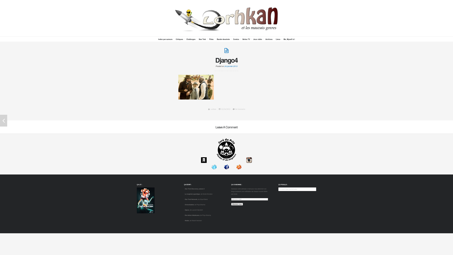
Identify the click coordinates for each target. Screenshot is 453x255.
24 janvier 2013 (230, 66)
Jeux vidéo (257, 39)
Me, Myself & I (289, 39)
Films (211, 39)
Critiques (179, 39)
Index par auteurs (165, 39)
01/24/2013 (225, 109)
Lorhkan (213, 109)
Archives (269, 39)
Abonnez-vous (237, 204)
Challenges (190, 39)
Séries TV (246, 39)
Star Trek (202, 39)
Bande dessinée (223, 39)
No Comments (240, 109)
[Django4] (226, 51)
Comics (236, 39)
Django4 (226, 59)
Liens (278, 39)
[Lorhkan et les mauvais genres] (226, 30)
